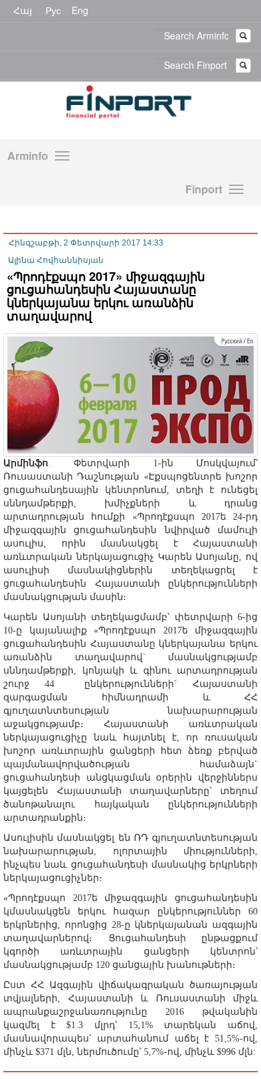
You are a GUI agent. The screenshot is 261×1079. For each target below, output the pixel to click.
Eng (80, 10)
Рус (53, 10)
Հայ (22, 10)
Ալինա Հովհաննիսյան (56, 260)
